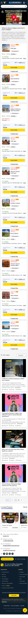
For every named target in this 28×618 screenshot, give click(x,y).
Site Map (22, 605)
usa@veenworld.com (9, 550)
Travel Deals (22, 581)
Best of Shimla (14, 233)
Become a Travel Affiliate (7, 583)
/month (22, 62)
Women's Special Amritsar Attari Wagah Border (15, 265)
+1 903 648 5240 (15, 2)
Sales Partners (5, 581)
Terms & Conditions (15, 605)
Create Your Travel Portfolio (8, 587)
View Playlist (15, 527)
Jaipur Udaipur (14, 295)
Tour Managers (5, 578)
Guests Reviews (5, 572)
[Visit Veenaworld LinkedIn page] (10, 554)
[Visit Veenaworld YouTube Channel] (7, 554)
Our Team (4, 576)
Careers (5, 585)
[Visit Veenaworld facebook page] (4, 554)
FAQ (20, 578)
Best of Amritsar (15, 326)
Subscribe (14, 595)
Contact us (21, 572)
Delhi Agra (13, 48)
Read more (4, 601)
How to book (22, 576)
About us (4, 574)
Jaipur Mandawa (15, 78)
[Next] (21, 500)
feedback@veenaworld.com (11, 545)
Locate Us (6, 536)
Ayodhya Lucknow (15, 203)
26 (18, 500)
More (24, 58)
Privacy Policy (7, 605)
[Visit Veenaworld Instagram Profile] (12, 554)
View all (25, 507)
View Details (14, 67)
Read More (17, 387)
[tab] (7, 559)
